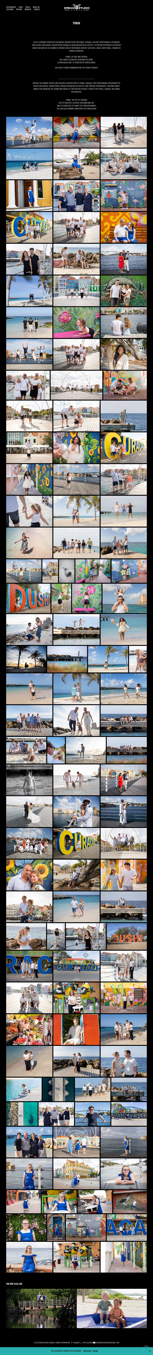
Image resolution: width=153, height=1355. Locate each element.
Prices (27, 7)
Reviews (19, 9)
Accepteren (87, 1351)
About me (36, 7)
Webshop (28, 9)
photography (11, 7)
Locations (9, 9)
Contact (37, 9)
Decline (95, 1351)
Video (21, 7)
